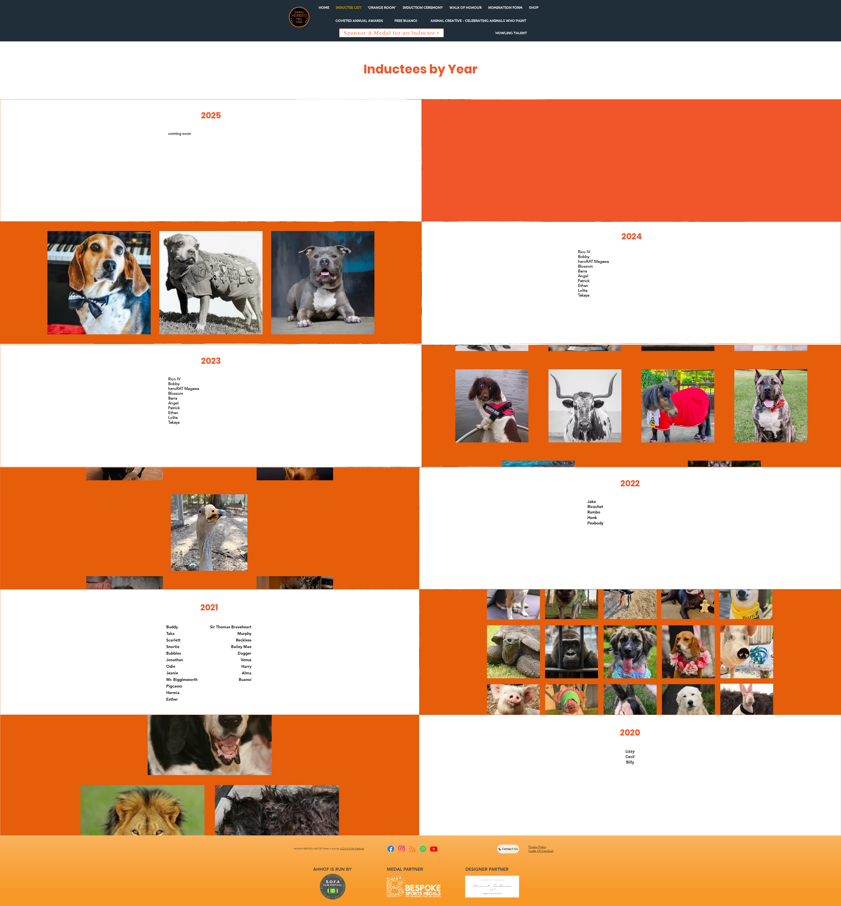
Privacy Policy (537, 847)
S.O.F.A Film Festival (352, 848)
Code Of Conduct (540, 851)
